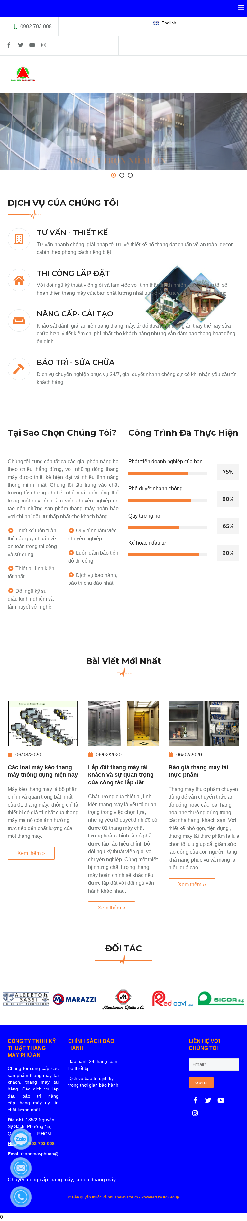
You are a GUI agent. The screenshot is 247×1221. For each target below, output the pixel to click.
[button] (166, 23)
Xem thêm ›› (31, 853)
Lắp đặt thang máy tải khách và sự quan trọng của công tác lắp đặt (121, 775)
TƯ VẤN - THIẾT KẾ (72, 232)
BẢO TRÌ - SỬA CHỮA (75, 362)
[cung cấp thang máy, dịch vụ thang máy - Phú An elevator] (195, 1100)
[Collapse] (238, 8)
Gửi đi (201, 1082)
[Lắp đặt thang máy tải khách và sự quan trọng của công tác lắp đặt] (123, 723)
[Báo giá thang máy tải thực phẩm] (204, 723)
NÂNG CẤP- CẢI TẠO (75, 313)
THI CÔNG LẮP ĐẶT (73, 273)
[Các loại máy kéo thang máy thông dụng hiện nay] (43, 723)
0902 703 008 (36, 26)
